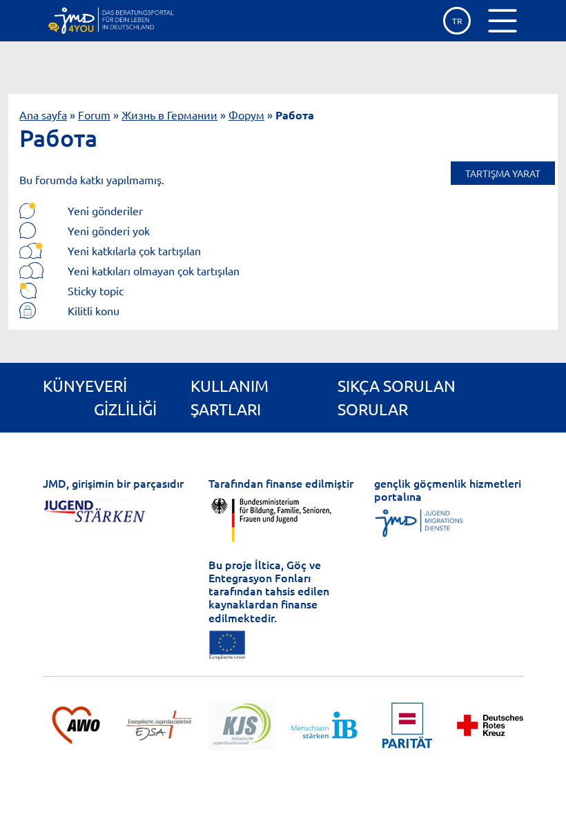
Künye (68, 385)
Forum (94, 114)
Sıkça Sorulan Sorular (397, 397)
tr (457, 20)
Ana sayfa (43, 114)
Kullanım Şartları (230, 397)
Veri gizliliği (125, 397)
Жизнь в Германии (169, 114)
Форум (246, 114)
